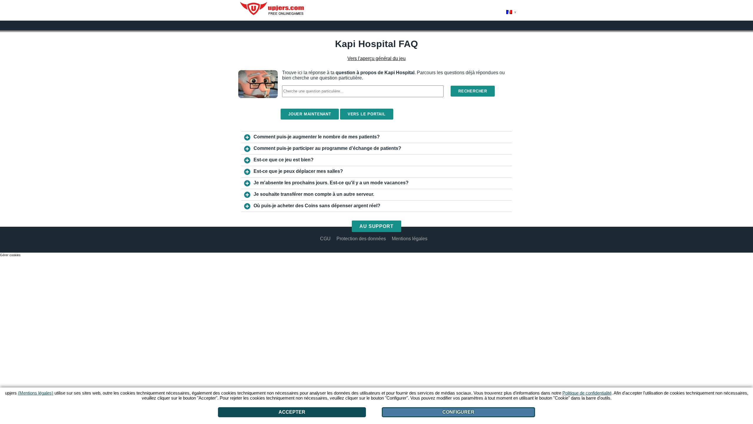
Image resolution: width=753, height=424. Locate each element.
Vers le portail (367, 114)
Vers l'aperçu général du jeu (376, 58)
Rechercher (472, 91)
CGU (325, 238)
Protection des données (361, 238)
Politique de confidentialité (587, 392)
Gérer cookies (10, 255)
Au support (376, 226)
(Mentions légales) (35, 392)
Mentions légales (409, 238)
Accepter (292, 412)
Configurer (458, 412)
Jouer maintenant (309, 114)
